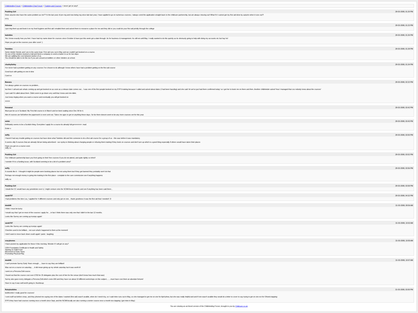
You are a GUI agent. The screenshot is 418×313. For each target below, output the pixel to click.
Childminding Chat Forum (32, 6)
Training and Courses (53, 6)
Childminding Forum (13, 6)
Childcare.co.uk (241, 306)
